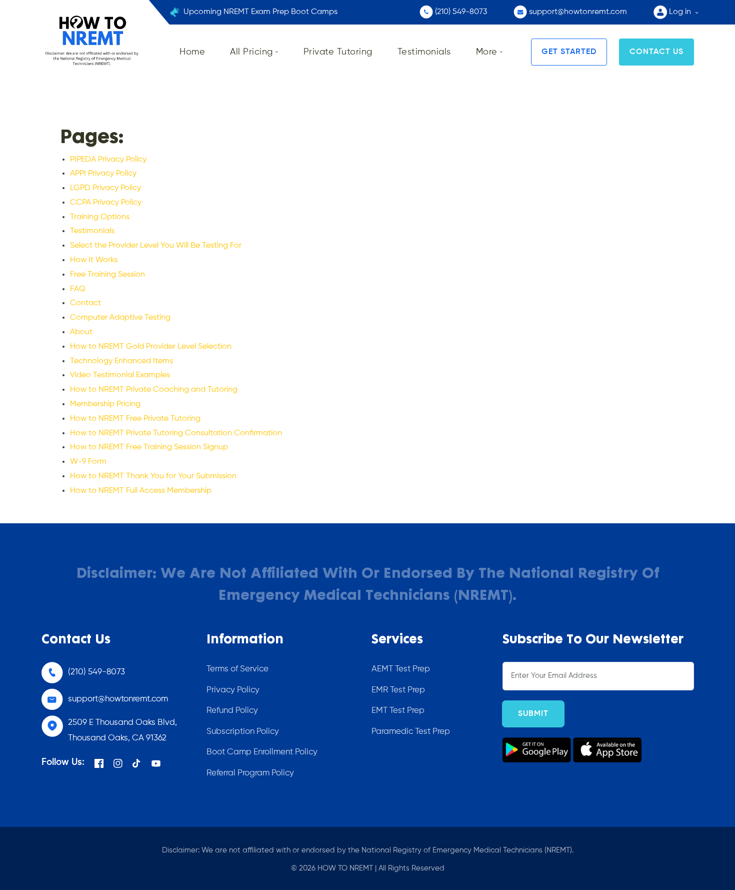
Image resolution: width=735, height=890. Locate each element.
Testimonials (92, 231)
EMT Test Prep (398, 710)
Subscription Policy (242, 731)
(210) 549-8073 (96, 672)
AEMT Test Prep (401, 669)
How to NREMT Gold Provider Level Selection (151, 347)
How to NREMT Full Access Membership (141, 491)
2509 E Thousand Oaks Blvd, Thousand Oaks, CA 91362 (122, 730)
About (81, 332)
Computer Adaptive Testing (120, 318)
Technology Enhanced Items (121, 361)
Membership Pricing (105, 404)
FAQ (78, 289)
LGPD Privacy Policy (105, 188)
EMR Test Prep (398, 690)
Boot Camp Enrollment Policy (262, 752)
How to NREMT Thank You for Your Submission (153, 476)
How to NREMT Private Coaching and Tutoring (154, 390)
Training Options (100, 217)
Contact (85, 303)
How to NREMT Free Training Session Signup (149, 447)
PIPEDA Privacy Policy (108, 160)
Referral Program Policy (250, 773)
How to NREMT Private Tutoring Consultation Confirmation (176, 433)
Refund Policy (232, 710)
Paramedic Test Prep (411, 731)
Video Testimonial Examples (120, 375)
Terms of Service (237, 669)
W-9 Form (88, 462)
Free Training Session (107, 275)
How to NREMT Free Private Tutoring (135, 419)
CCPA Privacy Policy (106, 203)
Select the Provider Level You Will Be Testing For (156, 246)
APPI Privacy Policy (103, 174)
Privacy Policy (233, 690)
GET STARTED (569, 52)
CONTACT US (657, 52)
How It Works (94, 260)
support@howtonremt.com (118, 699)
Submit (533, 714)
